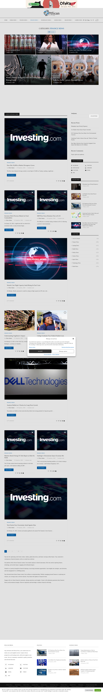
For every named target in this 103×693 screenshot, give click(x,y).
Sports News (85, 259)
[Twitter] (85, 20)
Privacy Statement (55, 354)
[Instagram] (87, 20)
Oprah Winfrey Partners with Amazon (47, 50)
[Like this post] (56, 181)
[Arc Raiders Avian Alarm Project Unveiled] (76, 196)
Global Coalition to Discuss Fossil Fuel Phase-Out (89, 660)
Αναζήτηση (74, 113)
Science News (57, 20)
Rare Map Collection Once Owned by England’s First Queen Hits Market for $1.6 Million (89, 224)
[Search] (91, 20)
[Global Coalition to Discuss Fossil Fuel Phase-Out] (74, 662)
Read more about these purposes (68, 347)
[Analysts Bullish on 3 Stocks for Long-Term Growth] (36, 379)
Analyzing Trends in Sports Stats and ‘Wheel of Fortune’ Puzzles (90, 214)
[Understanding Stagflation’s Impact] (19, 320)
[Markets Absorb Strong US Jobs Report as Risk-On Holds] (19, 440)
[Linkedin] (88, 20)
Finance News (34, 20)
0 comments (11, 180)
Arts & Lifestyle (85, 238)
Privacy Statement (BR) (91, 684)
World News (13, 20)
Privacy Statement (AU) (51, 686)
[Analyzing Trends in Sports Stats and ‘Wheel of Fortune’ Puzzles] (76, 216)
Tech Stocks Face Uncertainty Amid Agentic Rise (21, 525)
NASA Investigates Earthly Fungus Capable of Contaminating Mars (88, 670)
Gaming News (78, 20)
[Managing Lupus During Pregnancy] (76, 186)
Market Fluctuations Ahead (13, 50)
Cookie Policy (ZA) (38, 686)
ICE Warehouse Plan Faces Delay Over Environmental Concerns (89, 204)
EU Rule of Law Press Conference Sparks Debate (57, 670)
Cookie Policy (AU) (64, 686)
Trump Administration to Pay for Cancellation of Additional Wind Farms (89, 651)
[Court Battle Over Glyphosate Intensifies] (42, 662)
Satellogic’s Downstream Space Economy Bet (50, 456)
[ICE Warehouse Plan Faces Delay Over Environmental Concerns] (76, 206)
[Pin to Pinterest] (62, 181)
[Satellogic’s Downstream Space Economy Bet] (52, 440)
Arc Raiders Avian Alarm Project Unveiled (81, 129)
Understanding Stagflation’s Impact (14, 336)
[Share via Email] (64, 181)
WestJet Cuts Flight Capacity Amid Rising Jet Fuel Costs (23, 285)
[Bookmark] (93, 20)
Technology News (46, 20)
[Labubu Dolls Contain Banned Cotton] (75, 70)
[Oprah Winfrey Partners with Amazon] (51, 45)
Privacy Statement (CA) (77, 686)
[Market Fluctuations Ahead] (20, 45)
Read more (11, 175)
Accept (40, 351)
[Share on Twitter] (60, 181)
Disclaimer (80, 684)
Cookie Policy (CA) (89, 686)
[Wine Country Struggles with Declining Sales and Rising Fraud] (27, 70)
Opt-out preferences (48, 354)
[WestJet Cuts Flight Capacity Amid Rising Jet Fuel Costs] (36, 259)
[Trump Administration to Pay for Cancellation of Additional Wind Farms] (74, 653)
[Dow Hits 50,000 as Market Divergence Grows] (36, 139)
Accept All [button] (97, 690)
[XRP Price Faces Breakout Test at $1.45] (52, 200)
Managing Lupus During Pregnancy (79, 126)
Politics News (23, 20)
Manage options (63, 351)
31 (18, 551)
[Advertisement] (51, 99)
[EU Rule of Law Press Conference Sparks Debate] (42, 672)
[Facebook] (83, 20)
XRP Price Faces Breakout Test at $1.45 (49, 216)
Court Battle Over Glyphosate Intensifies (57, 660)
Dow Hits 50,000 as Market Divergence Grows (21, 165)
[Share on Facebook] (58, 181)
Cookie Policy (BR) (13, 686)
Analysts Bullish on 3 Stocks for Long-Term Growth (22, 405)
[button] (73, 339)
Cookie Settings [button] (89, 690)
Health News (68, 20)
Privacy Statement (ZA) (25, 686)
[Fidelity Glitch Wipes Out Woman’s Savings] (83, 45)
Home (5, 20)
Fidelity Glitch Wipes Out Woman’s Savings (80, 50)
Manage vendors (32, 347)
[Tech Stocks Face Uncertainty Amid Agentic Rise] (36, 499)
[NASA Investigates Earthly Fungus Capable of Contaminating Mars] (74, 672)
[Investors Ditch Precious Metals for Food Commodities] (19, 200)
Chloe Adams (11, 167)
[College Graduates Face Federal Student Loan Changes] (52, 320)
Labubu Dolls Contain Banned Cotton (68, 80)
